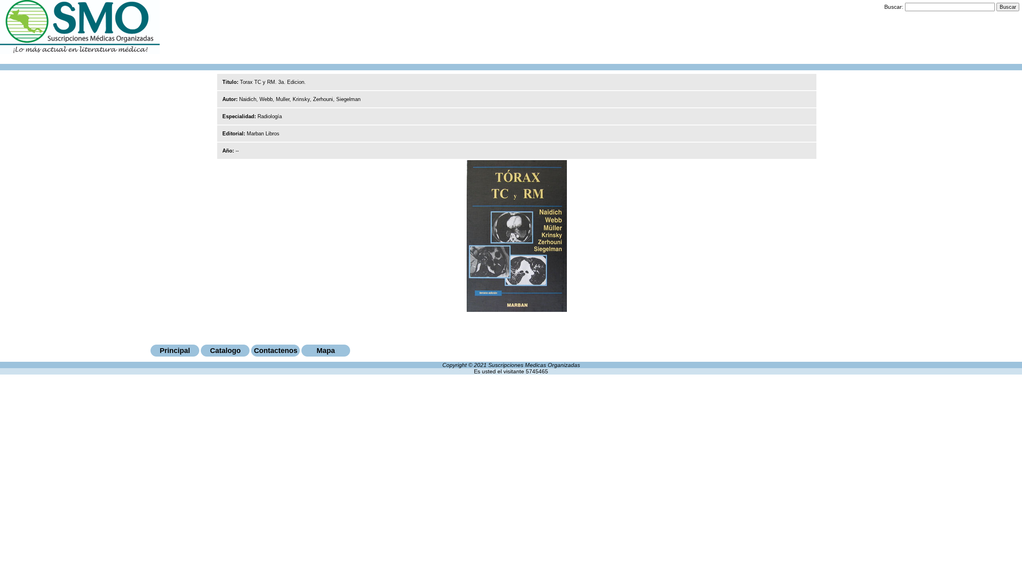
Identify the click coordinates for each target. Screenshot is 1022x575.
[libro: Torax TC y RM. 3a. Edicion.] (517, 310)
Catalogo (225, 351)
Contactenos (275, 351)
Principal (175, 351)
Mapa (326, 351)
